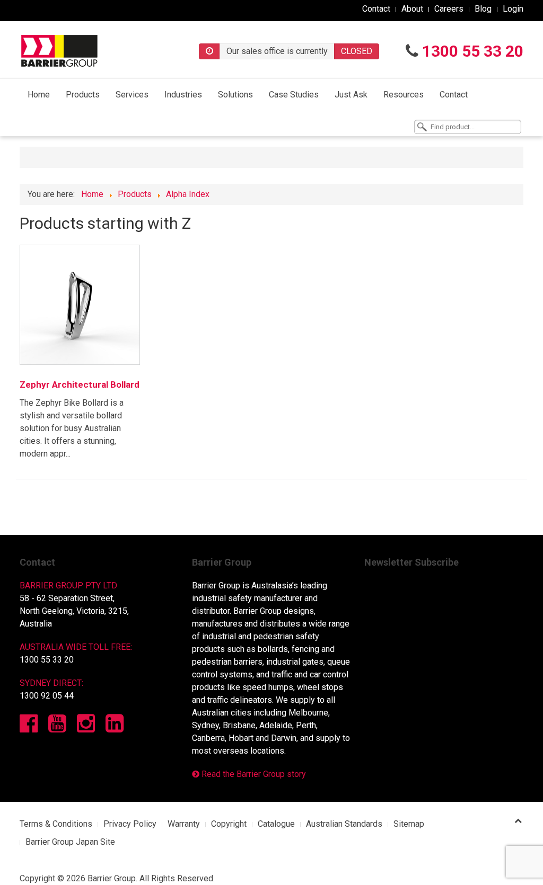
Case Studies (294, 95)
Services (132, 95)
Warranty (184, 824)
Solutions (235, 95)
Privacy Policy (129, 824)
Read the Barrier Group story (252, 774)
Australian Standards (344, 824)
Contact (376, 9)
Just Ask (351, 95)
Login (513, 9)
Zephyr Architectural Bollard (79, 384)
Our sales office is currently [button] (277, 51)
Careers (448, 9)
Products (83, 95)
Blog (483, 9)
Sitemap (408, 824)
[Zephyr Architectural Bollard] (80, 305)
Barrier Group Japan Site (70, 842)
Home (39, 95)
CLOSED (356, 51)
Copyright (229, 824)
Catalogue (276, 824)
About (412, 9)
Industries (183, 95)
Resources (403, 95)
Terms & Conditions (56, 824)
